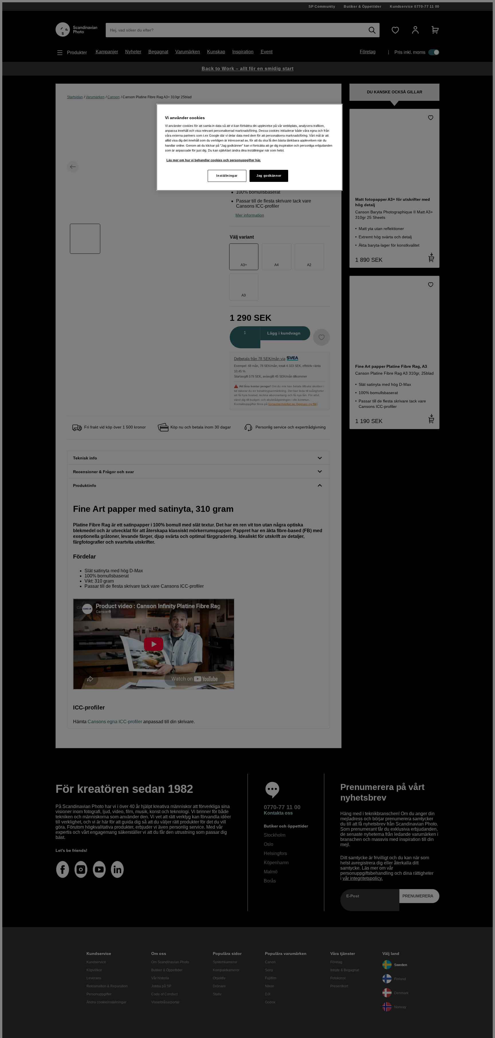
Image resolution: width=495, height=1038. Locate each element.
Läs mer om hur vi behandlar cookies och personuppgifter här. (213, 160)
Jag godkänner (268, 175)
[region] (249, 147)
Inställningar (226, 175)
